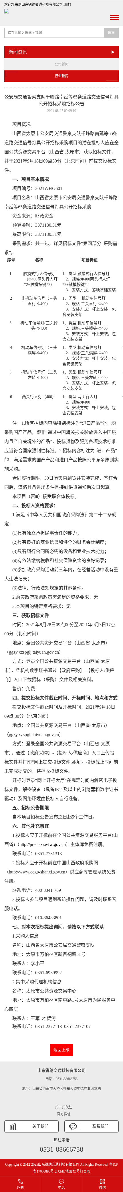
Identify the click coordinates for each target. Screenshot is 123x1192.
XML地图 (64, 1171)
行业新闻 (61, 76)
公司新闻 (61, 64)
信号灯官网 (81, 1171)
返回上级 (61, 1050)
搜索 (111, 33)
